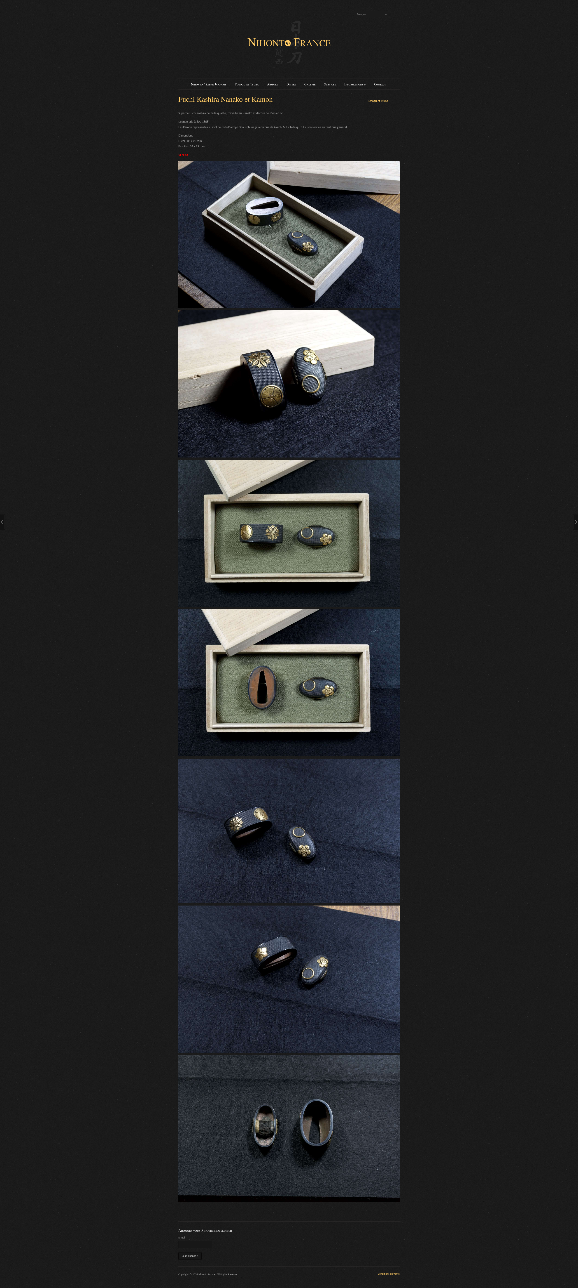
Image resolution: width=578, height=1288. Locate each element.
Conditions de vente (389, 1274)
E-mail (183, 1237)
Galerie (310, 84)
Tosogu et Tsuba (247, 84)
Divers (291, 84)
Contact (380, 84)
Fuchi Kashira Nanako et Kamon (225, 99)
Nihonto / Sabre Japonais (208, 84)
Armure (272, 84)
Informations (355, 84)
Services (330, 84)
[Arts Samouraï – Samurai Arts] (289, 42)
